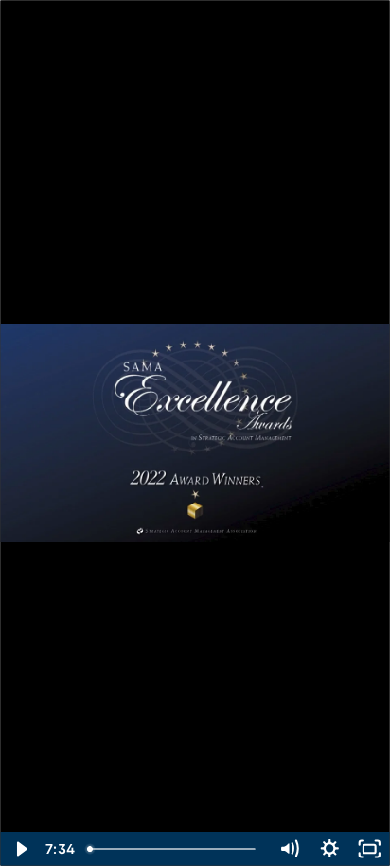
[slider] (174, 849)
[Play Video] (20, 849)
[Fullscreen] (369, 849)
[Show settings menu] (330, 849)
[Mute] (289, 849)
